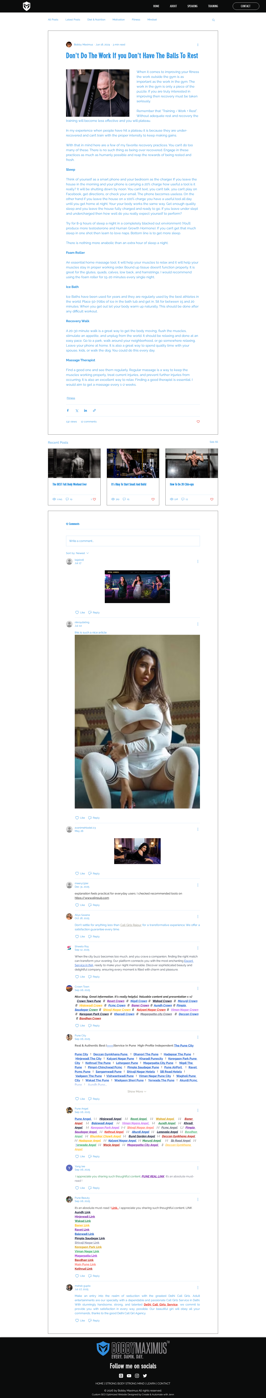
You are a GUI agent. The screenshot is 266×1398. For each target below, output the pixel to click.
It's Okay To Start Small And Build (128, 484)
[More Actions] (198, 561)
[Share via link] (94, 410)
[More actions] (198, 44)
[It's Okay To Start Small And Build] (133, 463)
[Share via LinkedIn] (85, 410)
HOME (100, 1383)
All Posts (53, 19)
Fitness (136, 19)
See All (214, 441)
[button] (213, 19)
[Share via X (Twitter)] (76, 410)
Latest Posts (73, 19)
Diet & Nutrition (96, 19)
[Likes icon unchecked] (77, 612)
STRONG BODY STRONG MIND (125, 1383)
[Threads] (121, 1375)
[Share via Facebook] (67, 410)
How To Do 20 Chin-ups (182, 484)
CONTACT (164, 1383)
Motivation (119, 19)
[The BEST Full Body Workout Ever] (74, 463)
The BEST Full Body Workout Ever (69, 484)
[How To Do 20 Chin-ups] (192, 463)
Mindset (152, 19)
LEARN (151, 1383)
